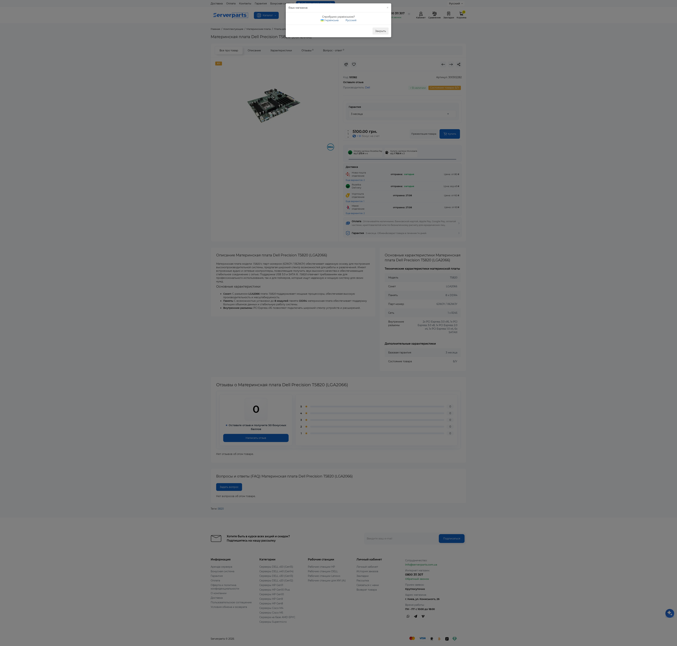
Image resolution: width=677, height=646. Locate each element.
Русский (350, 20)
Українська (331, 20)
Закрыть (380, 31)
